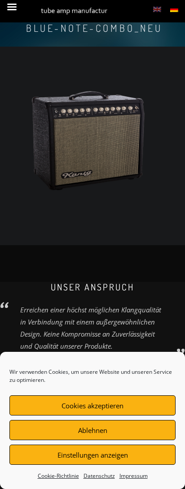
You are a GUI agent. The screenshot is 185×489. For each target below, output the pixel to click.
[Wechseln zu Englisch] (157, 9)
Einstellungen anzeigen (92, 454)
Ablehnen (92, 430)
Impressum (133, 476)
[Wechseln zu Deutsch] (174, 9)
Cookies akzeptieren (92, 405)
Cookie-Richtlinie (58, 476)
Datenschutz (99, 476)
